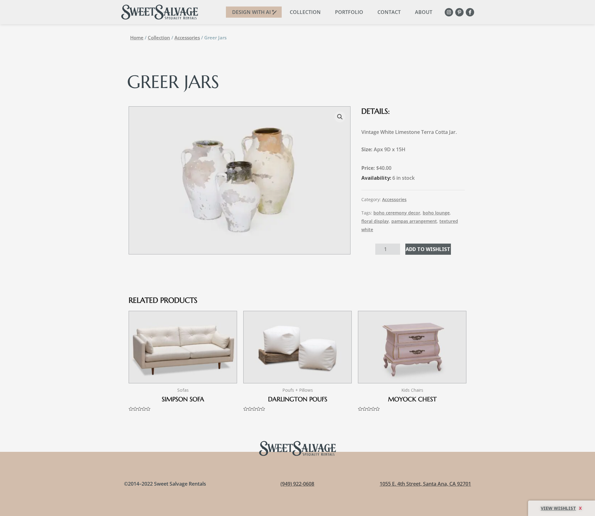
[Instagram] (449, 12)
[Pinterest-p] (459, 12)
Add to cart (428, 249)
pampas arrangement (414, 221)
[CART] (561, 508)
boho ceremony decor (396, 213)
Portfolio (349, 12)
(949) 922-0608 (297, 483)
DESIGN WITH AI (251, 12)
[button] (340, 116)
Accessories (187, 37)
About (423, 12)
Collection (305, 12)
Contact (389, 12)
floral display (375, 221)
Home (136, 37)
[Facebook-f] (470, 12)
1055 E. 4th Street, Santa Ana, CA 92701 (425, 483)
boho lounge (436, 213)
